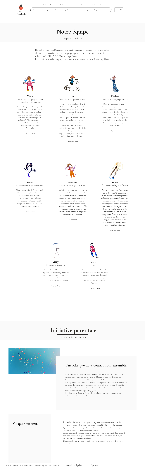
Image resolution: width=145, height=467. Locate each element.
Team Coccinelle (53, 465)
